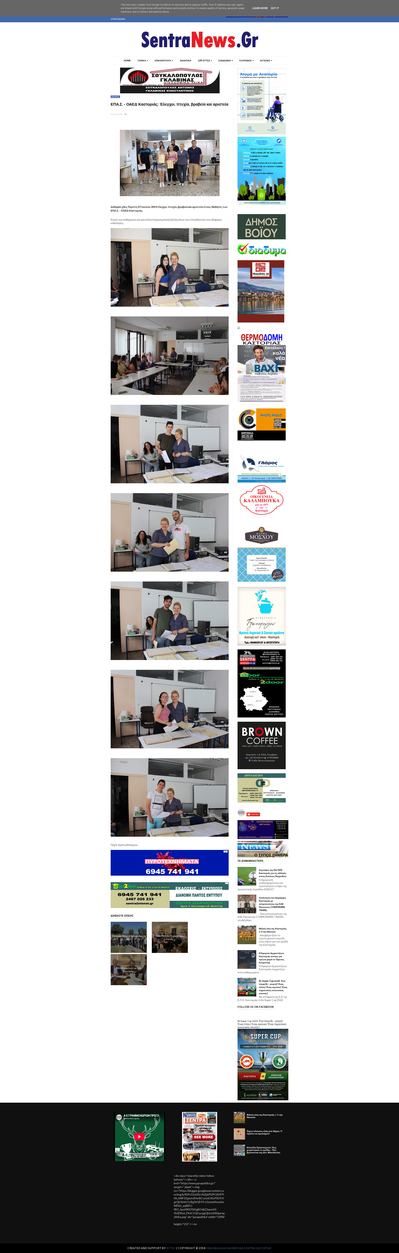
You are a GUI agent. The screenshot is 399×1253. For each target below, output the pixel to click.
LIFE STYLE (204, 60)
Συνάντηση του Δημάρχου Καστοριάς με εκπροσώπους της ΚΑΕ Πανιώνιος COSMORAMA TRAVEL (272, 904)
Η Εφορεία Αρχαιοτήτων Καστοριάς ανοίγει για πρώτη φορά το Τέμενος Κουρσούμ (271, 958)
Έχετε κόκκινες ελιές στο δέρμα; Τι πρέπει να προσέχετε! (264, 1132)
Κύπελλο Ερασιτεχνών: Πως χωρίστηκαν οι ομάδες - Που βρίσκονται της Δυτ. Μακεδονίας (263, 1150)
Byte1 (170, 1248)
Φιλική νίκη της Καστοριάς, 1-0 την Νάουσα (273, 930)
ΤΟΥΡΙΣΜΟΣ (245, 60)
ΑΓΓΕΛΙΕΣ (265, 60)
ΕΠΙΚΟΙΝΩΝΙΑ (118, 19)
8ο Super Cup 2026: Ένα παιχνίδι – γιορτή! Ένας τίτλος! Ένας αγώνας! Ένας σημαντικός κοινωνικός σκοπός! (273, 987)
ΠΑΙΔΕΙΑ (115, 97)
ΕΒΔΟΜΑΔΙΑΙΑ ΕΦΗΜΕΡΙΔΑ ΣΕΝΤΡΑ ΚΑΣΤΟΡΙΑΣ (239, 1248)
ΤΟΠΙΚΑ (141, 60)
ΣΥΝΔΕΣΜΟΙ (224, 60)
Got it (275, 8)
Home (127, 60)
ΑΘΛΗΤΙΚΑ (185, 60)
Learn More (260, 8)
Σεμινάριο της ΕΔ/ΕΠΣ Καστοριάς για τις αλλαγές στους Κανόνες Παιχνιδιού (272, 873)
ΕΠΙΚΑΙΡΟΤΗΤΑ (163, 60)
